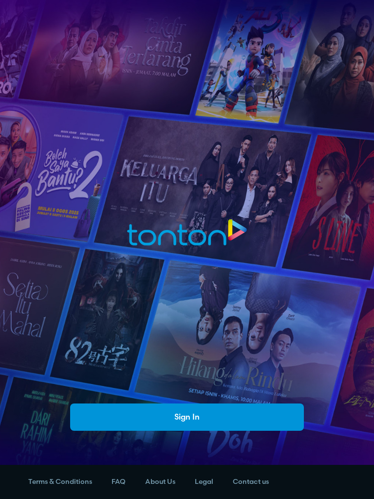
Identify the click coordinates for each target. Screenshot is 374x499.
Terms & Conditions (60, 482)
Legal (204, 482)
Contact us (251, 482)
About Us (160, 482)
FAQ (119, 482)
